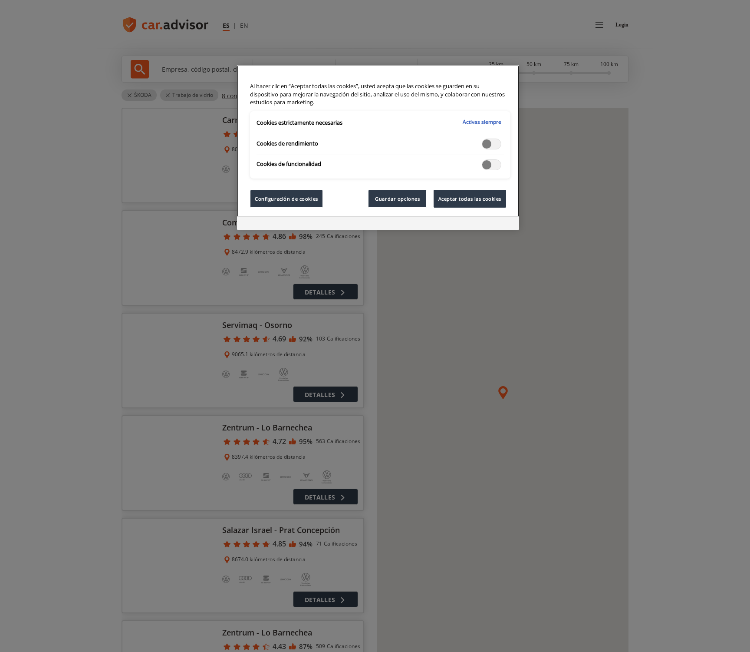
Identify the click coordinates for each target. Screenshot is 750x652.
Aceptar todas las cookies (469, 198)
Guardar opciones (397, 198)
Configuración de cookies (286, 198)
